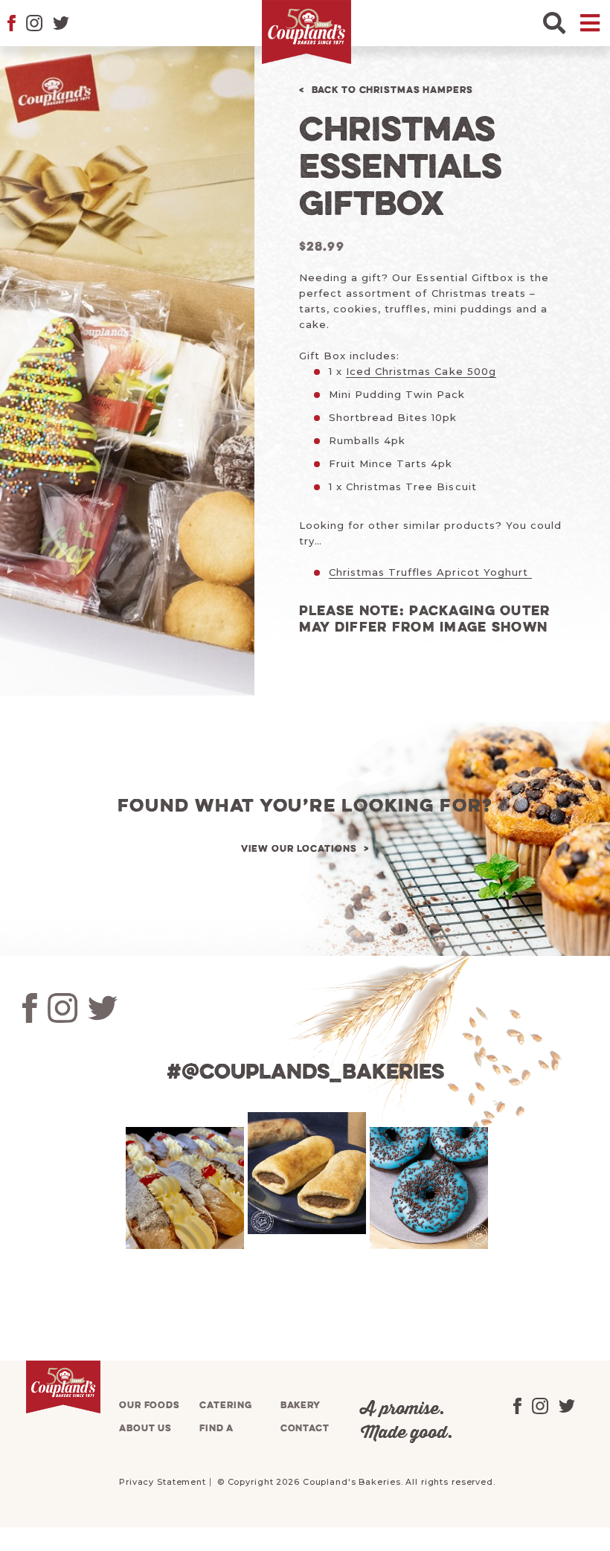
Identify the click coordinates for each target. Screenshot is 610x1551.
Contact (305, 1429)
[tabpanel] (183, 1188)
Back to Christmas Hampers (392, 90)
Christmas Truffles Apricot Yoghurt (430, 572)
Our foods (149, 1405)
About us (145, 1429)
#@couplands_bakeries (305, 1073)
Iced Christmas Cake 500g (421, 371)
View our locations (299, 849)
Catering (225, 1405)
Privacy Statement (162, 1482)
